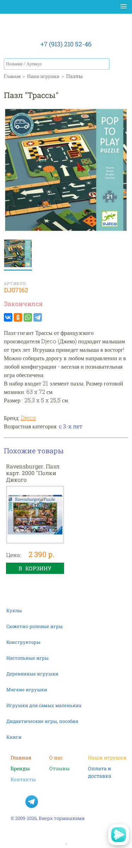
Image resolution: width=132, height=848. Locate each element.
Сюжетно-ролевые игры (34, 626)
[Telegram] (37, 317)
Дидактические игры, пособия (42, 721)
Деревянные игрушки (32, 674)
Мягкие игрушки (26, 689)
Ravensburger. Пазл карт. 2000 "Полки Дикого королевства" (32, 476)
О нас (56, 757)
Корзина (121, 65)
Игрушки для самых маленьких (44, 705)
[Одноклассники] (18, 317)
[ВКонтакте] (8, 317)
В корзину (35, 568)
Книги (13, 737)
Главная (21, 757)
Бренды (20, 768)
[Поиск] (104, 64)
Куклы (14, 610)
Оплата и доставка (99, 768)
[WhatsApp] (28, 317)
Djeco (28, 417)
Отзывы (59, 768)
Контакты (23, 779)
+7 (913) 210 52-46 (66, 44)
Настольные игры (27, 658)
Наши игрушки (107, 757)
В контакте (17, 801)
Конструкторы (23, 642)
